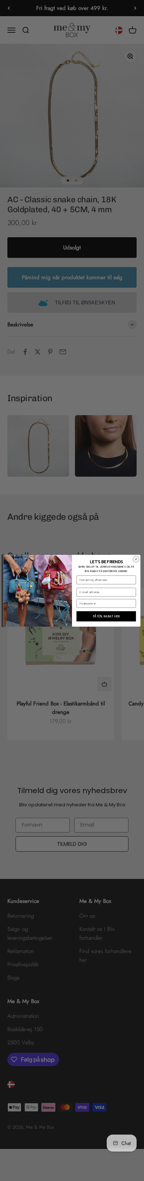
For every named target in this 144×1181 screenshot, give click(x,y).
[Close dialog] (136, 559)
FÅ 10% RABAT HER (106, 616)
